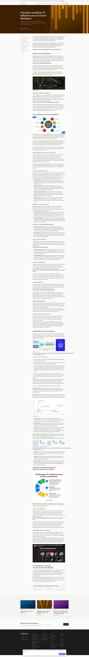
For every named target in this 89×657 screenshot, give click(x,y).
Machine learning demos (54, 644)
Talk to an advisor (65, 3)
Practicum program (35, 645)
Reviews (43, 3)
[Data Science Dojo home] (25, 634)
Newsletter (62, 646)
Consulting (48, 3)
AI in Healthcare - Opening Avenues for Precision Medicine (25, 50)
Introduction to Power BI (35, 641)
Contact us (62, 642)
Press (61, 637)
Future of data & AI (54, 635)
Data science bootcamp (35, 637)
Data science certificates (35, 647)
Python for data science (35, 639)
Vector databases (36, 56)
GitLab (52, 641)
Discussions (53, 639)
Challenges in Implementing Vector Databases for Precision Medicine (25, 46)
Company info (63, 634)
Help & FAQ (62, 644)
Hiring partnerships (44, 639)
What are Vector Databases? (25, 38)
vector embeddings (57, 359)
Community (53, 3)
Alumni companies (44, 635)
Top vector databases (44, 63)
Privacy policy (67, 653)
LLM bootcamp (34, 634)
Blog (51, 634)
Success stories (53, 646)
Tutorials (52, 637)
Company (58, 3)
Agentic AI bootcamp (35, 635)
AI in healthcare (52, 45)
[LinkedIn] (24, 637)
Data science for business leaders (36, 643)
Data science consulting (45, 637)
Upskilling (38, 3)
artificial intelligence (43, 36)
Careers (62, 641)
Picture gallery (63, 639)
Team (61, 635)
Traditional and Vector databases (53, 102)
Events (52, 642)
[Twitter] (26, 637)
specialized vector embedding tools (50, 269)
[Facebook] (21, 637)
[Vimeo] (26, 639)
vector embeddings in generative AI (47, 224)
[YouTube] (24, 639)
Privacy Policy (60, 650)
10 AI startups (38, 49)
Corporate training (44, 634)
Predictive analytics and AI (49, 290)
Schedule (33, 648)
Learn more (49, 588)
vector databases (60, 37)
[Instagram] (21, 639)
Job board (43, 641)
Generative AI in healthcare (42, 247)
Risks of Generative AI (45, 517)
